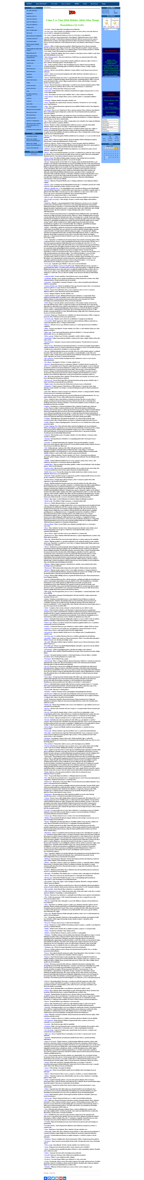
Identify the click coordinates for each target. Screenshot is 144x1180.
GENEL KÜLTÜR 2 (31, 88)
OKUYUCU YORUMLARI (33, 120)
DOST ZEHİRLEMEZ (32, 30)
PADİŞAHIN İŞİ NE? (31, 53)
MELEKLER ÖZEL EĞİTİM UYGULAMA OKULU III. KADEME (33, 125)
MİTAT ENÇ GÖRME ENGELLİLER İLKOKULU (33, 140)
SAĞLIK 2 (29, 101)
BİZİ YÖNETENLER (32, 80)
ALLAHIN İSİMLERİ (32, 10)
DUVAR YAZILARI (31, 118)
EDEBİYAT (29, 74)
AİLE (28, 91)
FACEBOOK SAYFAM (32, 136)
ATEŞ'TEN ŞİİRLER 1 (32, 22)
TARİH (28, 82)
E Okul (85, 3)
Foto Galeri (54, 3)
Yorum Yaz (52, 1173)
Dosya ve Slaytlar (66, 3)
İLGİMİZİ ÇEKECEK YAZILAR (32, 94)
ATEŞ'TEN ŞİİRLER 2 (32, 24)
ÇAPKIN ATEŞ (30, 27)
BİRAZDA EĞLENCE (32, 112)
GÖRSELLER (30, 63)
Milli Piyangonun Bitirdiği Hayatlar (33, 45)
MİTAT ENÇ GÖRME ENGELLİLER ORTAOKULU (34, 144)
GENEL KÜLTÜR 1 (31, 85)
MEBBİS (77, 3)
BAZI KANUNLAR (31, 115)
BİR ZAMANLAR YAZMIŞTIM (34, 36)
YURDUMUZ (30, 77)
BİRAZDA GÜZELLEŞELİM (33, 109)
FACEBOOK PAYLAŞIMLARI (34, 129)
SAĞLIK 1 (29, 98)
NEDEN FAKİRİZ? (31, 60)
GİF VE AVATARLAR (32, 106)
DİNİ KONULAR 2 (31, 71)
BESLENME (30, 104)
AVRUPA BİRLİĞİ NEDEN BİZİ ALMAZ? (34, 49)
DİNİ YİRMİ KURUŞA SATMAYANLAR (32, 56)
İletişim (104, 3)
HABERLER (30, 13)
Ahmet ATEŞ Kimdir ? (41, 3)
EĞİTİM (29, 66)
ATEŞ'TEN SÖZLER (32, 19)
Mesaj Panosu (94, 3)
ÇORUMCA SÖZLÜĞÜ (32, 38)
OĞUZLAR (29, 33)
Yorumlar (46, 1173)
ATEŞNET (29, 3)
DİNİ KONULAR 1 (31, 68)
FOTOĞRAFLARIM (31, 41)
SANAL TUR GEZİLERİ (32, 148)
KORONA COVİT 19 (31, 16)
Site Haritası (34, 154)
